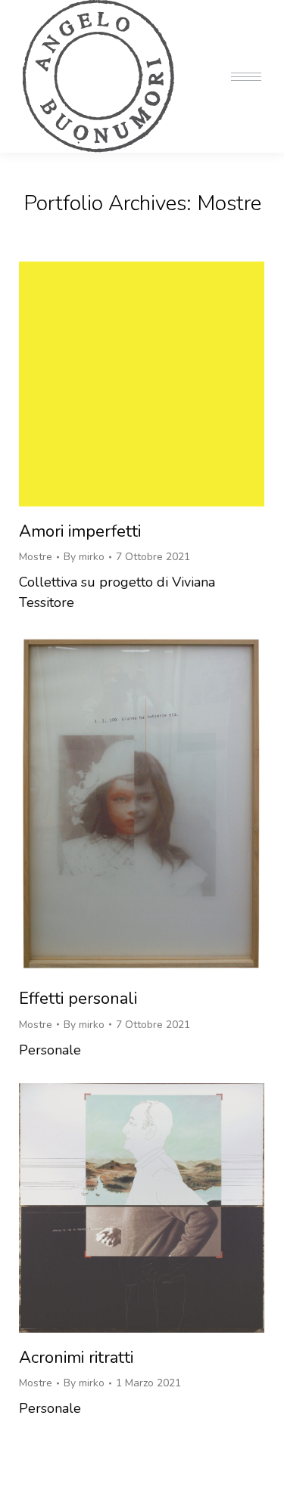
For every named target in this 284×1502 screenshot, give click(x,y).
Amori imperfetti (80, 531)
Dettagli (162, 384)
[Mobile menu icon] (246, 76)
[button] (58, 13)
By (84, 557)
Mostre (35, 557)
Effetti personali (78, 998)
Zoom (121, 384)
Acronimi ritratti (76, 1357)
